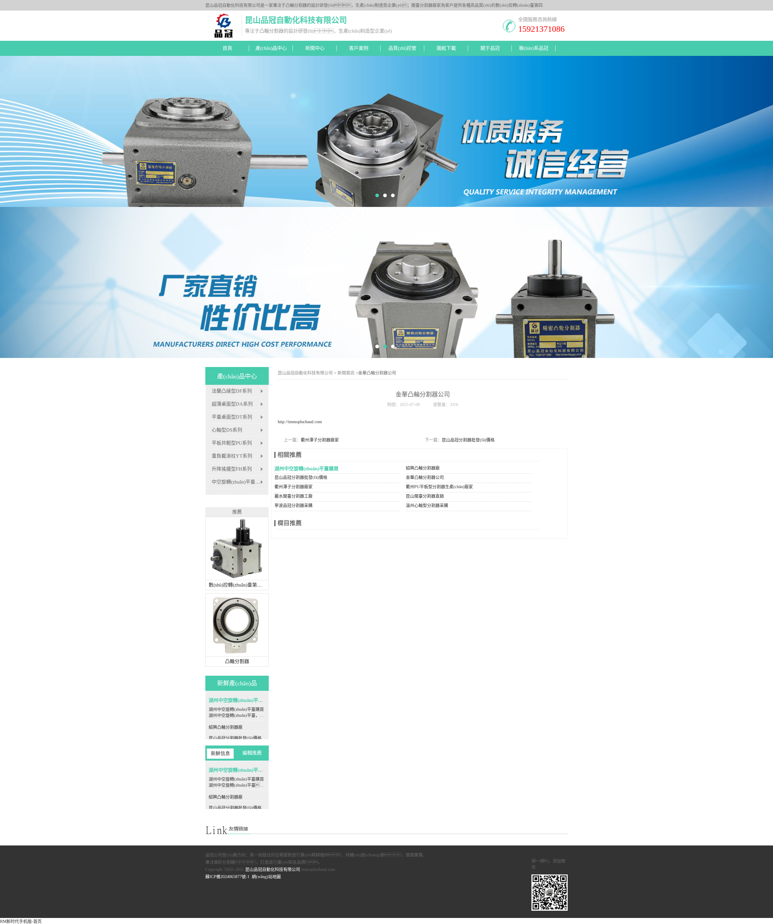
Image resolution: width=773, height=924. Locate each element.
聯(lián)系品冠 (533, 48)
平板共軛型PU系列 (232, 443)
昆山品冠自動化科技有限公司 (305, 373)
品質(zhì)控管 (402, 48)
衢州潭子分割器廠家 (320, 440)
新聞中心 (315, 48)
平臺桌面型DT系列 (232, 417)
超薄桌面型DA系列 (232, 404)
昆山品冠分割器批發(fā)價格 (468, 440)
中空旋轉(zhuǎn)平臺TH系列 (241, 482)
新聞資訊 (346, 373)
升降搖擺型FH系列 (232, 469)
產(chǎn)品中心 (271, 48)
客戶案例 (358, 48)
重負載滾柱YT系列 (232, 456)
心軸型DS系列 (227, 430)
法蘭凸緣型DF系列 (232, 391)
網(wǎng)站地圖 (266, 876)
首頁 (227, 48)
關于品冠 (490, 48)
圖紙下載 (446, 48)
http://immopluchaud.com (300, 422)
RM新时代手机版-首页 (21, 921)
